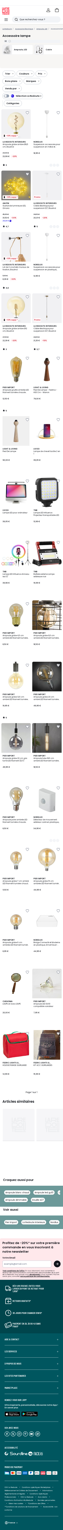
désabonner (34, 1274)
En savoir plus (11, 1407)
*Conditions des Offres (36, 1503)
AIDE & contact (12, 1339)
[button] (57, 10)
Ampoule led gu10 (44, 1192)
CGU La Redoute (27, 1497)
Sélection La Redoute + (28, 95)
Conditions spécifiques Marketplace (36, 1487)
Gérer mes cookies (16, 1503)
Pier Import (11, 1222)
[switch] (22, 96)
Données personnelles (46, 1500)
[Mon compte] (48, 10)
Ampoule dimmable (16, 1199)
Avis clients (42, 1497)
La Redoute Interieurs (33, 1222)
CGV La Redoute (11, 1487)
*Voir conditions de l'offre (13, 1271)
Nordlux (54, 1222)
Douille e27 (38, 1199)
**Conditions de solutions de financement (22, 1507)
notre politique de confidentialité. (35, 1276)
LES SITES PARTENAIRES (15, 1375)
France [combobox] (11, 1522)
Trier (7, 73)
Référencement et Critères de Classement (21, 1490)
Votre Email (8, 1257)
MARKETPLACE (11, 1387)
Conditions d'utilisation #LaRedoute (19, 1500)
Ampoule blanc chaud (17, 1192)
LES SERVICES (11, 1351)
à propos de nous (13, 1363)
